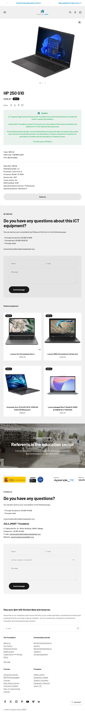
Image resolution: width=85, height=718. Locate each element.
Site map (7, 662)
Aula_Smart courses (11, 683)
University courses (11, 675)
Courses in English (11, 686)
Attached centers (10, 649)
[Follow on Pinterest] (21, 701)
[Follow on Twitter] (10, 701)
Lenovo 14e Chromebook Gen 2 (22, 354)
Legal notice (8, 654)
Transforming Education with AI (26, 3)
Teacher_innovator (41, 680)
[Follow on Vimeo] (33, 701)
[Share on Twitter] (15, 105)
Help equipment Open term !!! (67, 3)
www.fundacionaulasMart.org (22, 537)
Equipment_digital (41, 677)
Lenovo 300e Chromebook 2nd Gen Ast (62, 354)
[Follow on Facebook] (5, 701)
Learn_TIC (38, 686)
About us (7, 643)
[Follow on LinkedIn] (38, 701)
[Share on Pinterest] (18, 105)
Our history (8, 646)
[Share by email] (22, 105)
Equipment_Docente (42, 683)
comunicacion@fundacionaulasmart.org (25, 534)
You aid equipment (41, 654)
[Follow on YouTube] (27, 701)
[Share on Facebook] (11, 105)
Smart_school (39, 675)
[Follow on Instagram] (16, 701)
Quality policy (9, 651)
